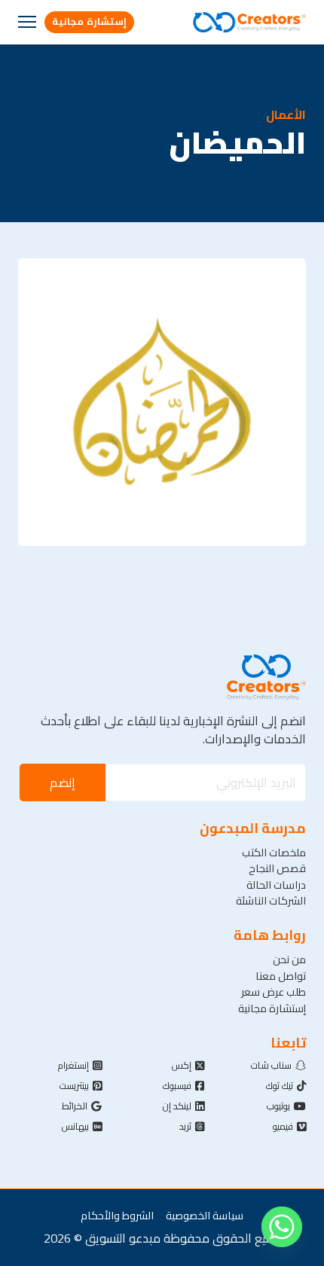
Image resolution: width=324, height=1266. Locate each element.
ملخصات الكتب (274, 852)
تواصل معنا (280, 976)
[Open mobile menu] (27, 22)
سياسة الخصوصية (204, 1215)
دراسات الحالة (276, 884)
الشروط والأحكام (117, 1215)
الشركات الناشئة (271, 900)
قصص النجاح (277, 868)
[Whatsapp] (281, 1227)
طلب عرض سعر (273, 991)
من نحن (289, 959)
